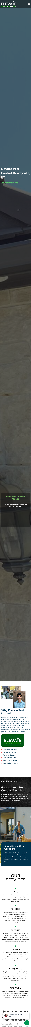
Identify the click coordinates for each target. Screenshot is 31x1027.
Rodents (15, 930)
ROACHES (15, 909)
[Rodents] (15, 926)
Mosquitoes (15, 968)
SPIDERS (15, 949)
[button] (28, 4)
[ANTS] (15, 888)
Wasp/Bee (15, 988)
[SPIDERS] (15, 946)
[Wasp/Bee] (15, 984)
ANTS (15, 892)
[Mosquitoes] (15, 965)
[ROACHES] (15, 905)
